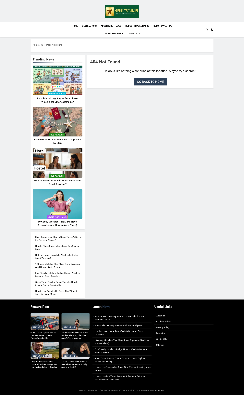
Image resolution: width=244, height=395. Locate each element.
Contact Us (134, 33)
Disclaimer (161, 333)
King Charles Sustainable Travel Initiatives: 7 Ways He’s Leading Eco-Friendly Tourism (43, 364)
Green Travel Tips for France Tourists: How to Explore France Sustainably (43, 335)
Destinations (89, 26)
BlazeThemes (157, 390)
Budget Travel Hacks (137, 26)
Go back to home (150, 81)
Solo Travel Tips (162, 26)
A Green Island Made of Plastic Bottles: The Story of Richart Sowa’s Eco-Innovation (75, 335)
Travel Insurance (113, 33)
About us (160, 315)
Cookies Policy (163, 321)
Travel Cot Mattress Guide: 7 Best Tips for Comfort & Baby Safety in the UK (74, 364)
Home (75, 26)
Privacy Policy (162, 327)
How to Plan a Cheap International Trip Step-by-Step (118, 325)
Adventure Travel (111, 26)
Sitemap (160, 345)
